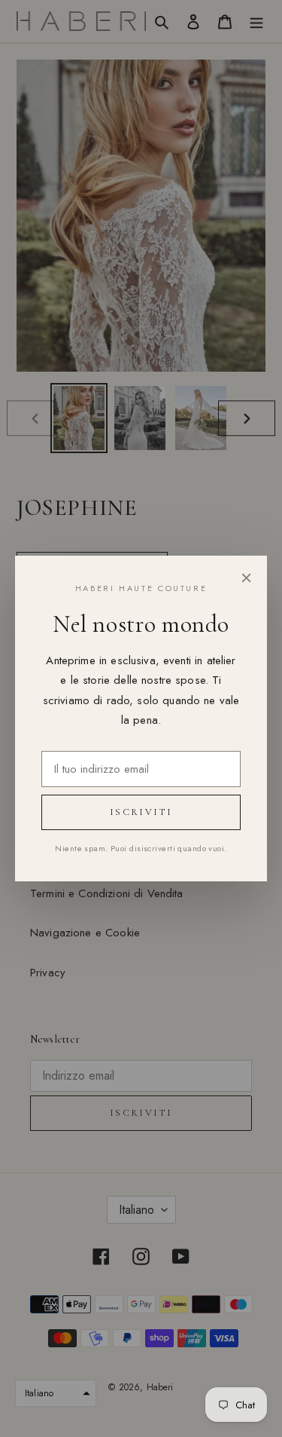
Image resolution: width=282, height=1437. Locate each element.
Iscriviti (141, 812)
